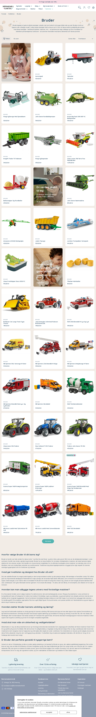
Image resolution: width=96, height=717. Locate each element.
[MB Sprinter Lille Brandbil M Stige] (48, 345)
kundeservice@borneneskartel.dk (14, 686)
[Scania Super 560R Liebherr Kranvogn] (48, 467)
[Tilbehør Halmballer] (79, 262)
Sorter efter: (72, 39)
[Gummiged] (48, 57)
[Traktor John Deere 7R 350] (79, 427)
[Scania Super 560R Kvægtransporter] (16, 467)
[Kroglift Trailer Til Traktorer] (16, 139)
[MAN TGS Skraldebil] (79, 509)
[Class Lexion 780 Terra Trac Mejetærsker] (79, 139)
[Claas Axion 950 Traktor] (16, 427)
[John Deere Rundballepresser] (48, 97)
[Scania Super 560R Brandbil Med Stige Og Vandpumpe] (79, 467)
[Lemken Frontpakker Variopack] (79, 222)
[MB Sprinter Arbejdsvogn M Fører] (79, 345)
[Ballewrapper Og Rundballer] (16, 182)
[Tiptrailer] (79, 57)
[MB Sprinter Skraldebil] (48, 385)
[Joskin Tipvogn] (48, 222)
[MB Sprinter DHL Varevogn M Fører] (16, 345)
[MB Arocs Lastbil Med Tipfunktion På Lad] (16, 509)
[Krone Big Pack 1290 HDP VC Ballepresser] (79, 97)
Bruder (37, 74)
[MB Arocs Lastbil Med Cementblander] (48, 509)
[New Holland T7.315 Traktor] (48, 427)
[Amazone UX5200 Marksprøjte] (16, 222)
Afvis (68, 712)
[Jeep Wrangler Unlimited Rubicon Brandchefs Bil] (48, 303)
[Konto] (84, 7)
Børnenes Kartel (11, 713)
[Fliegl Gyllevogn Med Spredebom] (16, 97)
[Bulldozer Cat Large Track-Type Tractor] (16, 303)
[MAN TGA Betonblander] (79, 385)
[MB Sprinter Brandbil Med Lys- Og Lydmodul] (16, 385)
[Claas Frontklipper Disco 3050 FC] (16, 262)
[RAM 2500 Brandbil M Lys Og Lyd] (79, 303)
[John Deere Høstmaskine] (79, 182)
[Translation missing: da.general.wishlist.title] (89, 7)
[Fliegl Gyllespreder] (48, 139)
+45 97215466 (8, 689)
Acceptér (49, 712)
